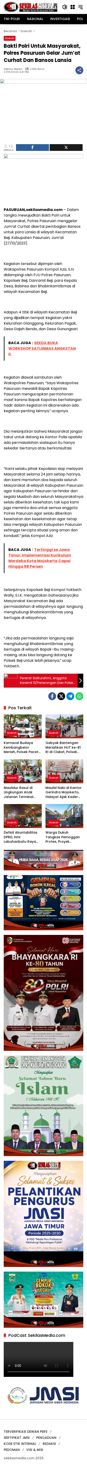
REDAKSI (49, 1443)
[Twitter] (61, 696)
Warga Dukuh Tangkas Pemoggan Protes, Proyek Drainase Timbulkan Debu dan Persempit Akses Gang (62, 837)
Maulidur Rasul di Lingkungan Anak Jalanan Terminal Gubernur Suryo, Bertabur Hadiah (18, 792)
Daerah (9, 38)
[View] (66, 147)
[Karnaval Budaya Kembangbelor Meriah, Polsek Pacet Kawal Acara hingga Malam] (23, 726)
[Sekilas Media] (30, 6)
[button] (65, 7)
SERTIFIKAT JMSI (17, 1437)
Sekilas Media (13, 69)
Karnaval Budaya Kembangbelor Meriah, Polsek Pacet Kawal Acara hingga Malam (21, 747)
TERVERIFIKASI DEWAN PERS (25, 1431)
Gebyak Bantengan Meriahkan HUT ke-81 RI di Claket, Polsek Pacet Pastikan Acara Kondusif (63, 747)
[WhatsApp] (79, 696)
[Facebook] (52, 696)
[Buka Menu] (72, 7)
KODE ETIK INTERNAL (20, 1443)
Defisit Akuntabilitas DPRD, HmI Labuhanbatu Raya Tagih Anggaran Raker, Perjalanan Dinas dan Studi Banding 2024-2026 (20, 837)
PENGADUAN (46, 1437)
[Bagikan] (79, 70)
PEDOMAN (12, 1449)
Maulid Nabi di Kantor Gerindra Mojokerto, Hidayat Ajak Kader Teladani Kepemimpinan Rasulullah (63, 792)
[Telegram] (70, 696)
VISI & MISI (34, 1449)
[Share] (32, 147)
